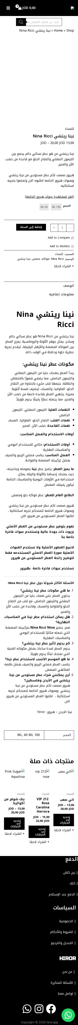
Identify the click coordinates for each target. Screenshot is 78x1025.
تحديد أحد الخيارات (65, 819)
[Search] (21, 22)
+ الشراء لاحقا (64, 266)
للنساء (69, 129)
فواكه (45, 259)
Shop (70, 30)
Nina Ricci (57, 259)
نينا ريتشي (23, 259)
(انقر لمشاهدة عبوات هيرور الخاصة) (49, 197)
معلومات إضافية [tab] (61, 294)
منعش (36, 259)
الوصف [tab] (68, 286)
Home (58, 30)
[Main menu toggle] (8, 8)
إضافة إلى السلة (31, 227)
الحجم (67, 206)
